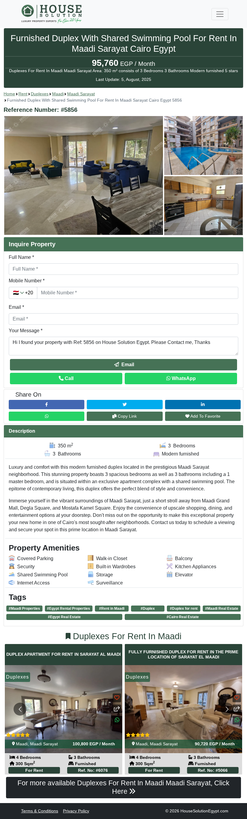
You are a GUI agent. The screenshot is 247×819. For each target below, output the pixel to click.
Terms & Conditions (39, 810)
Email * (16, 307)
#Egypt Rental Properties (68, 608)
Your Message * (25, 330)
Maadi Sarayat (81, 93)
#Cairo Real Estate (183, 617)
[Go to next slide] (226, 709)
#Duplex (148, 608)
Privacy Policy (76, 810)
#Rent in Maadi (111, 608)
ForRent (34, 770)
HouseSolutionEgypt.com (204, 810)
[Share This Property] (117, 708)
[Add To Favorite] (117, 697)
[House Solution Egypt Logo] (52, 14)
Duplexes (39, 93)
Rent (22, 93)
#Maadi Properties (24, 608)
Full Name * (21, 257)
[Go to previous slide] (20, 709)
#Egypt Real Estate (64, 617)
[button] (123, 175)
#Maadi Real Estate (221, 608)
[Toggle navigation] (219, 14)
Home (9, 93)
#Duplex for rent (184, 608)
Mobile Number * (27, 280)
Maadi (58, 93)
